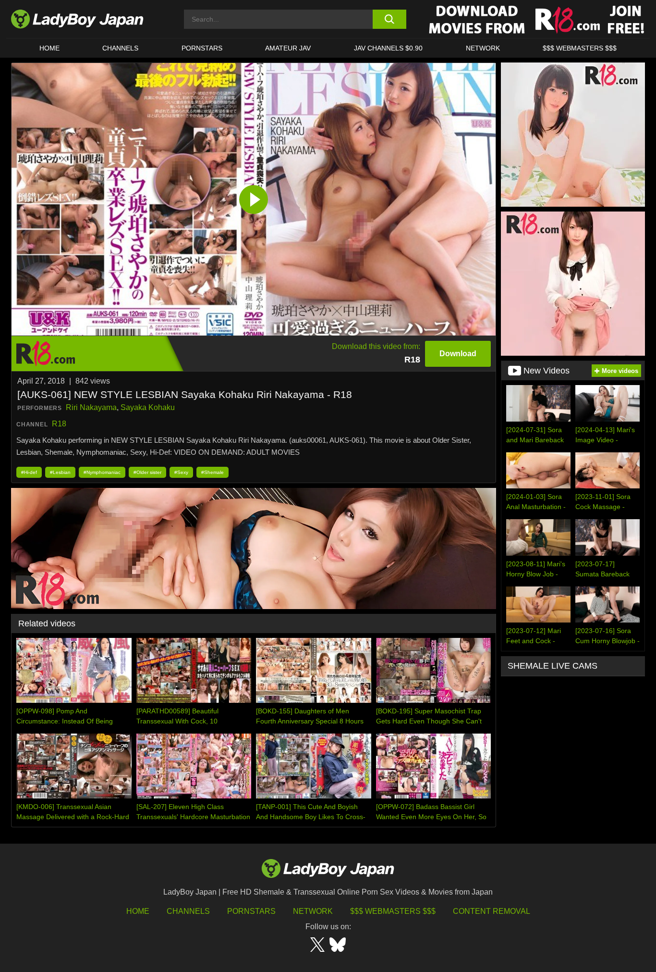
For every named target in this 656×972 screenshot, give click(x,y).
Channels (188, 911)
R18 (59, 424)
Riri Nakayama (91, 407)
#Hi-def (29, 472)
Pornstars (202, 48)
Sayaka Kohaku (148, 407)
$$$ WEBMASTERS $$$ (580, 48)
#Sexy (181, 472)
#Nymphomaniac (102, 472)
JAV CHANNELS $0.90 (388, 48)
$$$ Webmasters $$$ (393, 911)
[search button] (389, 19)
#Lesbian (60, 472)
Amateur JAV (288, 48)
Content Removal (491, 911)
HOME (49, 48)
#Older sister (147, 472)
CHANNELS (120, 48)
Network (483, 48)
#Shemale (212, 472)
